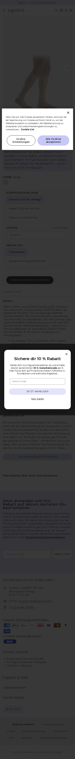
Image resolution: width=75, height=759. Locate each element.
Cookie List (27, 129)
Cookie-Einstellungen (21, 140)
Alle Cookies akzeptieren (53, 140)
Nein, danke (37, 399)
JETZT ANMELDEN (38, 391)
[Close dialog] (66, 354)
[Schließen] (68, 112)
